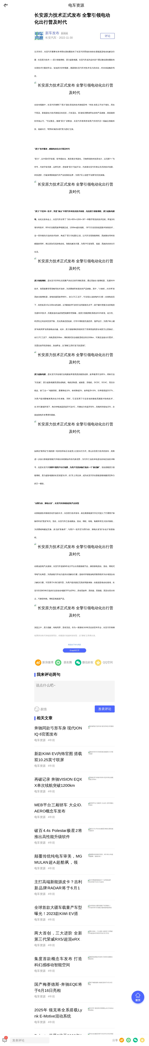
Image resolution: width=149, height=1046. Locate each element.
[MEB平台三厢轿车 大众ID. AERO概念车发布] (101, 811)
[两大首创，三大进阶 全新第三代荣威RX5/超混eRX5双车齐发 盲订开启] (100, 939)
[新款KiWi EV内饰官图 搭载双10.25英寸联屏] (101, 759)
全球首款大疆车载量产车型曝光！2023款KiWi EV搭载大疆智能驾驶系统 (58, 913)
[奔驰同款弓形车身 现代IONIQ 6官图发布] (101, 734)
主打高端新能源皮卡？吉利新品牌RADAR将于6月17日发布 (58, 888)
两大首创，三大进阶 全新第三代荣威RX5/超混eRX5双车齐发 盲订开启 (58, 939)
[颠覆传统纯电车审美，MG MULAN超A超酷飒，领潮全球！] (101, 862)
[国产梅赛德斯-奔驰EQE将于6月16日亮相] (100, 990)
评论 (107, 35)
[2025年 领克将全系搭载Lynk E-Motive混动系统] (100, 1016)
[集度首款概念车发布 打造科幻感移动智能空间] (100, 964)
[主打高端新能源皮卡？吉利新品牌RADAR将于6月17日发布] (100, 888)
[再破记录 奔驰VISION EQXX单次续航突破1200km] (101, 785)
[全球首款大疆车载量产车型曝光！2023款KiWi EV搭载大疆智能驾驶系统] (100, 913)
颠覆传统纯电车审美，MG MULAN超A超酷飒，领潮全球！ (58, 862)
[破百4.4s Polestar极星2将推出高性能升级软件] (101, 836)
